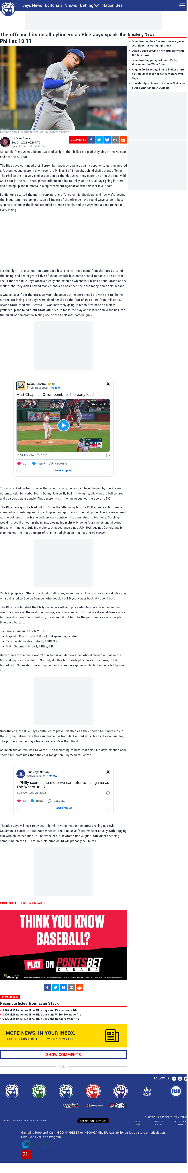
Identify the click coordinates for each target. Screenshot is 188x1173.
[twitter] (99, 140)
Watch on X (98, 404)
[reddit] (123, 140)
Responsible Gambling (181, 1123)
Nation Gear (113, 5)
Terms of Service (157, 1123)
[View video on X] (63, 425)
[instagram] (180, 1079)
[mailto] (115, 140)
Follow (55, 387)
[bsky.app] (107, 140)
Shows (71, 5)
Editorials (53, 5)
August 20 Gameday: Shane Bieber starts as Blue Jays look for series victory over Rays (158, 74)
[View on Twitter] (108, 385)
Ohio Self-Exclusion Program (41, 1137)
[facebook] (91, 140)
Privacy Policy (138, 1123)
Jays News (32, 5)
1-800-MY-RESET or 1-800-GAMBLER (81, 1132)
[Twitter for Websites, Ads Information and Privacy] (108, 455)
